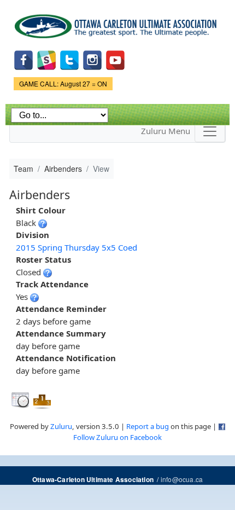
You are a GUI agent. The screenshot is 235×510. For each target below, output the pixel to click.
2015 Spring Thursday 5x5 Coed (76, 247)
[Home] (117, 22)
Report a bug (147, 426)
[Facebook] (23, 58)
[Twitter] (69, 58)
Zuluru (61, 426)
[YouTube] (115, 58)
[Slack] (46, 58)
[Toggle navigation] (210, 131)
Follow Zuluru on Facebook (117, 437)
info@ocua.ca (182, 479)
